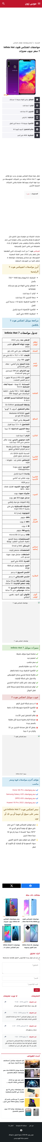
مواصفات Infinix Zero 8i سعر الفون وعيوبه (30, 946)
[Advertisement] (21, 24)
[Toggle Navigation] (39, 4)
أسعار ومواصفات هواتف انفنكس (22, 42)
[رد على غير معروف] (5, 1001)
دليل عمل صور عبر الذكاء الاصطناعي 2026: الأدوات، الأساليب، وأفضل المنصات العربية (13, 1082)
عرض (28, 194)
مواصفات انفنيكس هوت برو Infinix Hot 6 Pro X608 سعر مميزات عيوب (30, 921)
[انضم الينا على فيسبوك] (21, 1130)
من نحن (31, 1125)
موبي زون (30, 3)
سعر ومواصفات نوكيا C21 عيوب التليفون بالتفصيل (14, 1110)
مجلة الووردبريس (19, 1138)
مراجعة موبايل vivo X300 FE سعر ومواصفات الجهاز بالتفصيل (13, 1071)
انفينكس (37, 251)
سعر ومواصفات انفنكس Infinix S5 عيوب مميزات (11, 920)
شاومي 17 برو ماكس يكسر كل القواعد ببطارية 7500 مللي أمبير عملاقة (14, 1101)
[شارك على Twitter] (11, 885)
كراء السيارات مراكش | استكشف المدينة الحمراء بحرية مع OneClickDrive (13, 1062)
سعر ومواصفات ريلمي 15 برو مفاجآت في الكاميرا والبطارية (15, 1090)
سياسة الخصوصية (21, 1125)
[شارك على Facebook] (30, 885)
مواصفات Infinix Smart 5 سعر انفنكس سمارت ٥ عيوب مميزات (11, 947)
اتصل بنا (11, 1125)
